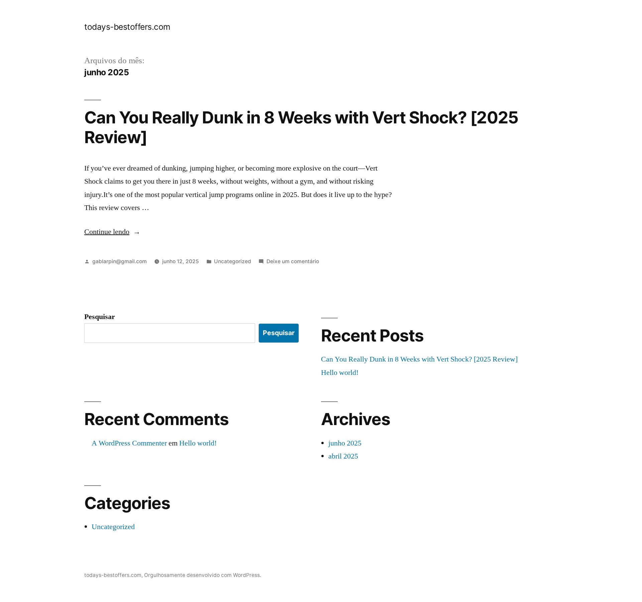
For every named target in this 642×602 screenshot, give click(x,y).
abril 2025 (343, 456)
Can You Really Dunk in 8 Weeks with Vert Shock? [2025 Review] (301, 127)
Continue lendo (112, 231)
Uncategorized (232, 261)
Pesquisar (99, 316)
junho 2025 (344, 443)
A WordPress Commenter (129, 443)
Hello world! (339, 372)
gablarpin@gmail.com (119, 261)
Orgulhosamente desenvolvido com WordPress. (202, 575)
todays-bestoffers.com (127, 27)
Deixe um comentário (292, 261)
